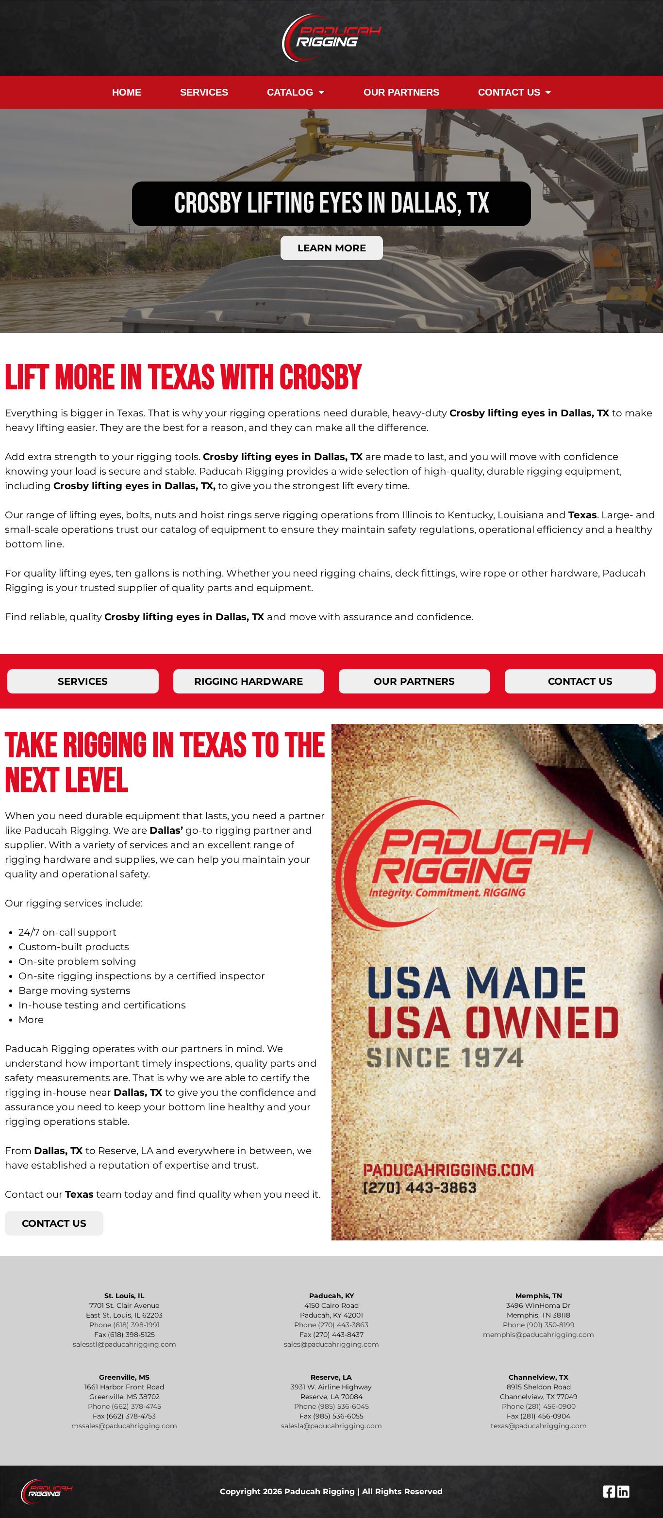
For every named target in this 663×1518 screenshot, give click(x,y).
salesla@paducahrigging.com (331, 1425)
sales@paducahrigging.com (331, 1344)
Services (204, 92)
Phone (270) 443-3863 (331, 1324)
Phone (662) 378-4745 (124, 1406)
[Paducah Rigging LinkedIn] (623, 1494)
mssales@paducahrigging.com (124, 1425)
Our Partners (401, 92)
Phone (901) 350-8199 (539, 1324)
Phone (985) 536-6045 (331, 1406)
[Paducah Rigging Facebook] (610, 1494)
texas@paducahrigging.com (539, 1425)
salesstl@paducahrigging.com (124, 1344)
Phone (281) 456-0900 (539, 1406)
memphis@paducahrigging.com (538, 1334)
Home (126, 92)
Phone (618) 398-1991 (124, 1324)
